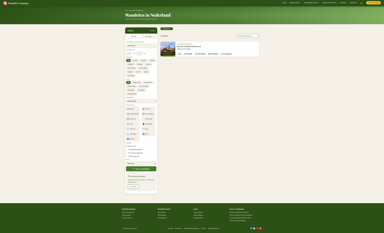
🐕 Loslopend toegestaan (135, 153)
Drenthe (135, 60)
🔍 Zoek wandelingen (141, 169)
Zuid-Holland (131, 76)
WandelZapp (147, 124)
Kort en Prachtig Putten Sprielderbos (241, 215)
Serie (127, 79)
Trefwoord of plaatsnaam (135, 42)
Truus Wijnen (141, 90)
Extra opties (130, 105)
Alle (128, 60)
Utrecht (138, 72)
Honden (128, 143)
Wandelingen (295, 3)
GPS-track (131, 129)
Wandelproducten (329, 3)
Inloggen (353, 3)
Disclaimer (178, 228)
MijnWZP (343, 3)
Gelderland (130, 64)
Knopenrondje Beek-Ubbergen (239, 212)
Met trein (146, 109)
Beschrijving (147, 119)
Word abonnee (373, 3)
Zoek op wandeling (128, 212)
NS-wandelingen (132, 94)
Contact (203, 228)
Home (284, 3)
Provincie (129, 57)
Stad (145, 134)
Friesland (152, 60)
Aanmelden (133, 187)
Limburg (148, 64)
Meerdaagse (131, 134)
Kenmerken (129, 97)
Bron (127, 160)
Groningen (139, 64)
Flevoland (143, 60)
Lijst (134, 37)
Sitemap (170, 228)
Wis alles (152, 30)
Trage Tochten (137, 82)
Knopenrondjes (132, 86)
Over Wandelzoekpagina (191, 228)
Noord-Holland (143, 68)
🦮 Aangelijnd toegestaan (135, 149)
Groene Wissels (148, 82)
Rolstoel (130, 139)
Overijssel (130, 72)
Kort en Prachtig (143, 86)
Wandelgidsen (162, 218)
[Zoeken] (361, 3)
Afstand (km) (130, 50)
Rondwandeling (132, 114)
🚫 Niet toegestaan (133, 156)
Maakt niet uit (132, 146)
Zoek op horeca (127, 218)
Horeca (145, 129)
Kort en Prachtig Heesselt (237, 220)
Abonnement (162, 212)
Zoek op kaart (126, 215)
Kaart (148, 37)
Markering (131, 119)
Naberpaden (131, 90)
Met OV (130, 109)
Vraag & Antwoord (213, 228)
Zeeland (146, 72)
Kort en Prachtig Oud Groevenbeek (240, 218)
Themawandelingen (311, 3)
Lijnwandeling (148, 114)
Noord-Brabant (132, 68)
